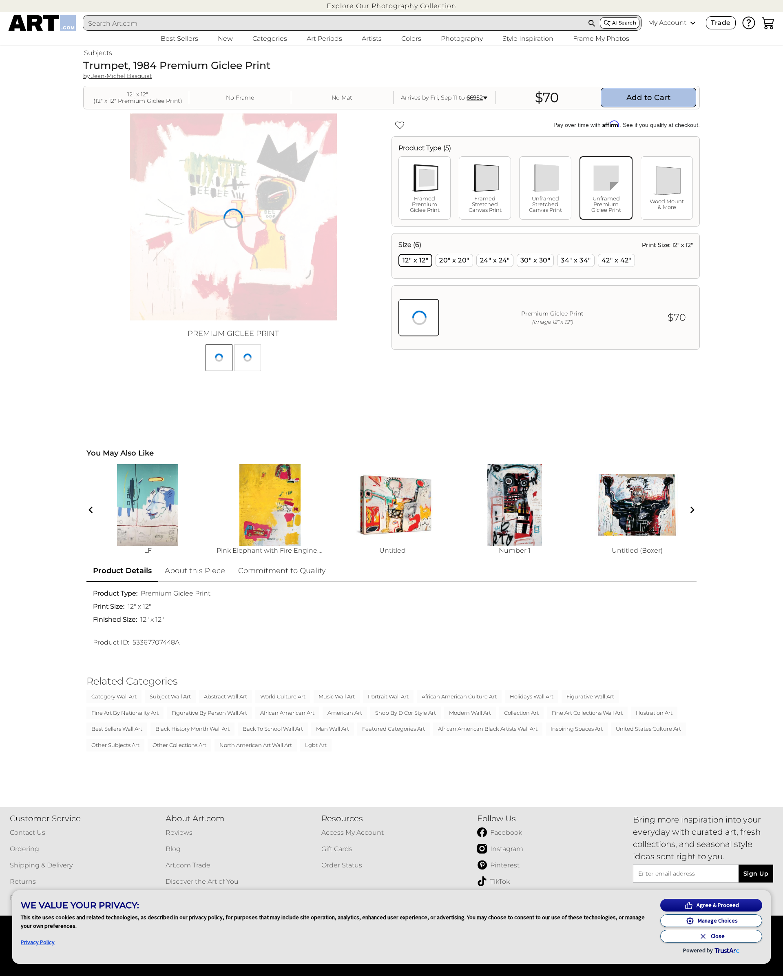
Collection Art (521, 712)
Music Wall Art (337, 696)
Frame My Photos (601, 38)
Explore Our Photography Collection (391, 6)
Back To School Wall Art (273, 728)
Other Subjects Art (115, 745)
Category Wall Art (114, 696)
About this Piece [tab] (195, 570)
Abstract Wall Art (225, 696)
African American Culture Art (459, 696)
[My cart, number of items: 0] (768, 22)
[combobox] (333, 23)
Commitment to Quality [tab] (282, 570)
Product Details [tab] (122, 570)
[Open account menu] (692, 23)
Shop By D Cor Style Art (405, 712)
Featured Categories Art (393, 728)
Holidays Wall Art (531, 696)
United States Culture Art (648, 728)
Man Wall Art (332, 728)
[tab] (424, 188)
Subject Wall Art (170, 696)
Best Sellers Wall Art (116, 728)
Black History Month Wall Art (192, 728)
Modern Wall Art (470, 712)
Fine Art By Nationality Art (125, 712)
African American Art (287, 712)
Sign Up (755, 873)
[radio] (415, 260)
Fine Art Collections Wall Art (587, 712)
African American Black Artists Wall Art (487, 728)
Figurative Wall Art (590, 696)
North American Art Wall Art (255, 745)
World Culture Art (282, 696)
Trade (720, 23)
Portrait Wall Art (388, 696)
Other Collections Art (179, 745)
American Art (344, 712)
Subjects (98, 53)
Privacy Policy (38, 942)
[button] (391, 6)
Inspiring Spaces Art (577, 728)
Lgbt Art (316, 745)
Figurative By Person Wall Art (209, 712)
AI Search (624, 23)
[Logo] (42, 23)
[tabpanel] (546, 291)
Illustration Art (654, 712)
